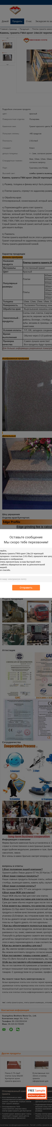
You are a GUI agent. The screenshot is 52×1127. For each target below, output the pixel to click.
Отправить (26, 587)
